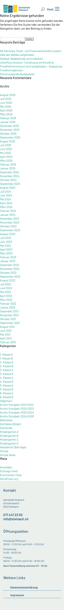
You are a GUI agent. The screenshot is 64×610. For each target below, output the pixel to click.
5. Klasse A (6, 385)
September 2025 (10, 137)
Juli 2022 (5, 284)
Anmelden (6, 467)
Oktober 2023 (8, 226)
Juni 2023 (6, 241)
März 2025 (6, 160)
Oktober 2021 (8, 319)
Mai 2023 (5, 245)
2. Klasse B (6, 366)
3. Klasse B (6, 374)
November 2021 (9, 315)
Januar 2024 (7, 214)
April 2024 (6, 203)
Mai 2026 (5, 106)
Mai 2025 (5, 153)
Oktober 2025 (8, 133)
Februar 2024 (8, 210)
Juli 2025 (5, 145)
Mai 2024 (5, 199)
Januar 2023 (7, 261)
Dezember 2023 (9, 218)
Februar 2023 (8, 257)
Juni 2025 (6, 149)
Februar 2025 (8, 164)
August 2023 (7, 234)
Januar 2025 (7, 168)
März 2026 (6, 114)
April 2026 (6, 110)
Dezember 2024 (9, 172)
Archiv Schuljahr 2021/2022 (16, 404)
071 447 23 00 (13, 515)
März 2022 (6, 299)
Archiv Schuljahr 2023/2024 (17, 412)
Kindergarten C (9, 439)
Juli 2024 (5, 191)
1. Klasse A (6, 354)
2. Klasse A (6, 362)
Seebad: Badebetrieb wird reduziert (21, 58)
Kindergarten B (9, 435)
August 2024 (7, 187)
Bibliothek (6, 420)
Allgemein (6, 401)
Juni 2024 (6, 195)
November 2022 (9, 268)
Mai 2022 (5, 292)
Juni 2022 (6, 288)
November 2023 (9, 222)
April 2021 (6, 338)
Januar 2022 (7, 307)
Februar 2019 (8, 342)
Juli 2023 (5, 238)
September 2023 (10, 230)
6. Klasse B (6, 397)
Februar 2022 (8, 303)
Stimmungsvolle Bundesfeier (17, 74)
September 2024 (10, 183)
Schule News (7, 455)
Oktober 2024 (8, 180)
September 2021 (10, 323)
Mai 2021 (5, 334)
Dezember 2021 (9, 311)
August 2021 (7, 326)
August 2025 (7, 141)
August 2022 (7, 280)
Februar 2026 (8, 118)
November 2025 (9, 129)
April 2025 (6, 156)
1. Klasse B (6, 358)
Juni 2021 (6, 330)
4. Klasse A (6, 377)
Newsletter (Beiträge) (13, 447)
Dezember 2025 (9, 125)
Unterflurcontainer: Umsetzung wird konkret (27, 62)
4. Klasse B (6, 381)
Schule (4, 451)
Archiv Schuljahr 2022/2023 (17, 408)
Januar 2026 (7, 122)
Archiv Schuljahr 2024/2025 (17, 416)
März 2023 (6, 253)
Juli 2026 (5, 98)
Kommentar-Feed (11, 475)
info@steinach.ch (15, 519)
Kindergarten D (9, 443)
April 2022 (6, 295)
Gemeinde (6, 428)
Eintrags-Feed (8, 471)
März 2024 (6, 207)
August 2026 (7, 95)
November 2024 (9, 176)
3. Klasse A (6, 370)
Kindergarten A (9, 431)
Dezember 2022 (9, 265)
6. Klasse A (6, 393)
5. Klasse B (6, 389)
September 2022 (10, 276)
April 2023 (6, 249)
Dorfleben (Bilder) (10, 424)
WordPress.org (9, 479)
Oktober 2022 (8, 272)
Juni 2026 (6, 102)
